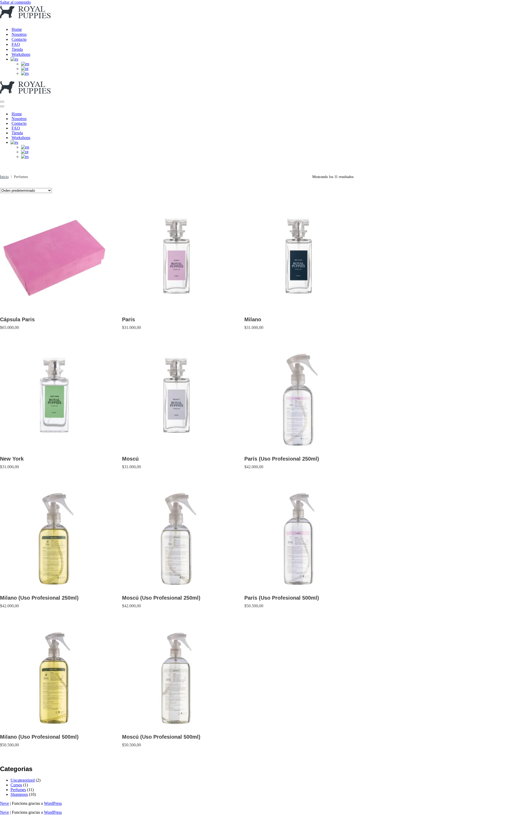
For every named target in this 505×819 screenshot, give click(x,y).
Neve (4, 803)
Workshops (21, 54)
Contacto (19, 39)
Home (17, 29)
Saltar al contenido (15, 2)
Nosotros (19, 34)
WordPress (53, 803)
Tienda (17, 49)
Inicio (4, 177)
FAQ (16, 44)
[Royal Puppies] (25, 20)
